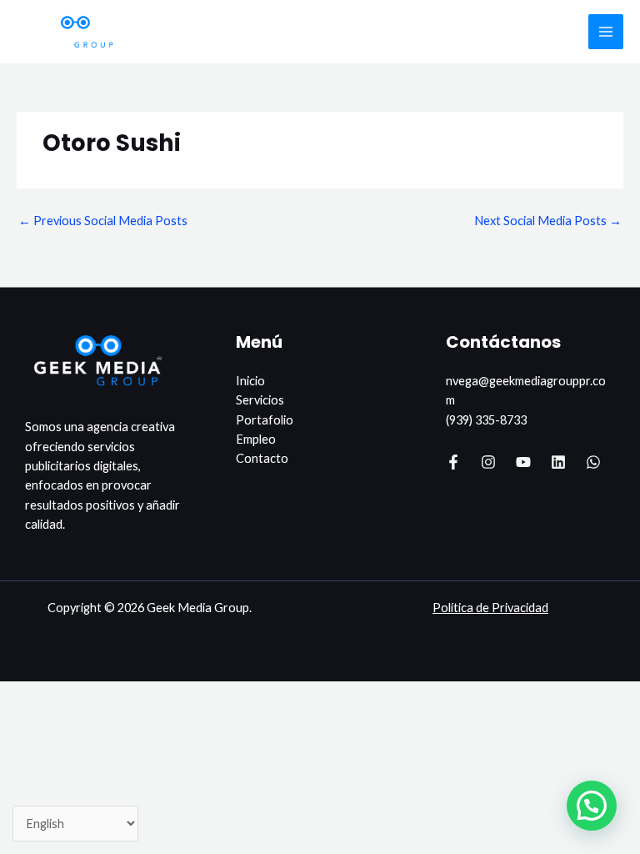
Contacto (262, 458)
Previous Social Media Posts (103, 221)
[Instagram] (488, 462)
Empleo (256, 439)
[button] (592, 806)
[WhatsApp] (593, 462)
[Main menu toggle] (605, 31)
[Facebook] (453, 462)
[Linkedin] (558, 462)
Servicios (260, 400)
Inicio (250, 381)
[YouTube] (523, 462)
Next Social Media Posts (548, 221)
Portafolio (264, 420)
